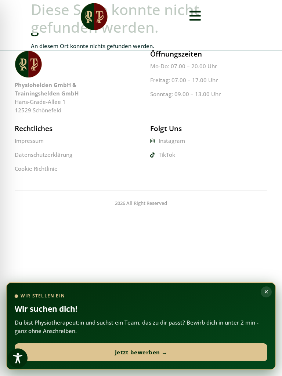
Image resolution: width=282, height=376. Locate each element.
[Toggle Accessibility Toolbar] (17, 358)
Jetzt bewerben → (141, 352)
